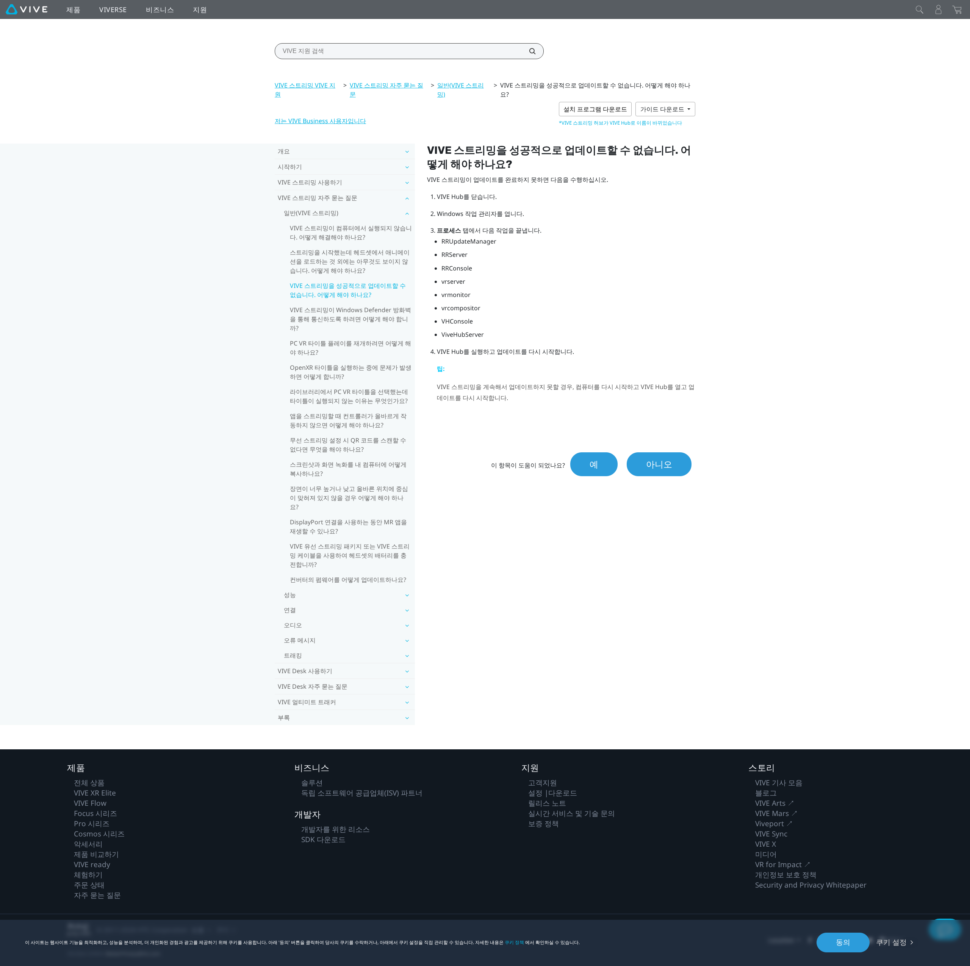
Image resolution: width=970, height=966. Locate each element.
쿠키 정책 (514, 942)
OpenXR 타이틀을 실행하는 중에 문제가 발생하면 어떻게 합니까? (350, 372)
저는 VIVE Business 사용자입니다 (320, 121)
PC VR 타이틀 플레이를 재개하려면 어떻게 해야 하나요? (350, 347)
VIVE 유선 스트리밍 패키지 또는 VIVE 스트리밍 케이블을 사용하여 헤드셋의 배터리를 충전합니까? (350, 555)
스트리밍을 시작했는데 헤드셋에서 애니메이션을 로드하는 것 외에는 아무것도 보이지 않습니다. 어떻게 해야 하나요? (350, 261)
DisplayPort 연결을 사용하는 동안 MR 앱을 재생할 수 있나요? (348, 526)
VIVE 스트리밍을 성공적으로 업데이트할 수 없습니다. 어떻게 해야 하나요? (348, 290)
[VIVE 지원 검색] (528, 51)
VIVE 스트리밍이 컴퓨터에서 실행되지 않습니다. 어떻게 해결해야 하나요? (351, 232)
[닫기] (919, 9)
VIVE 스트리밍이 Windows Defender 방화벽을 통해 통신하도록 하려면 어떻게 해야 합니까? (350, 319)
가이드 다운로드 (663, 109)
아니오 (659, 464)
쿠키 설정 (891, 942)
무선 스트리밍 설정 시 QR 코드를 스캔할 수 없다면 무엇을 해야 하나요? (348, 444)
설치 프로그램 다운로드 (595, 109)
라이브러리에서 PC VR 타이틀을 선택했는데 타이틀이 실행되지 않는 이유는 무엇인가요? (349, 396)
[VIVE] (26, 9)
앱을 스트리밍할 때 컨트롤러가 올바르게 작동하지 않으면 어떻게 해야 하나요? (348, 420)
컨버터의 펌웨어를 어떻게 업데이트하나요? (348, 579)
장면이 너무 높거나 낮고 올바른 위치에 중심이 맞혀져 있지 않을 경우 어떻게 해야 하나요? (349, 498)
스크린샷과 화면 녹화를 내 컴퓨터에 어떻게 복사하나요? (348, 469)
